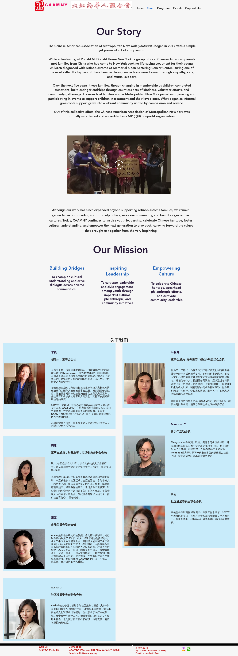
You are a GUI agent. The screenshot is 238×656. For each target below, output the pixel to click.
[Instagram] (183, 649)
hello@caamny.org (87, 653)
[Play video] (119, 164)
